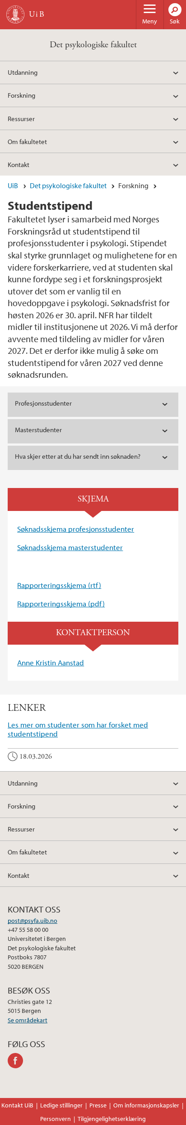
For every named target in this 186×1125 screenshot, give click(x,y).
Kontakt (18, 164)
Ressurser (21, 118)
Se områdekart (27, 1020)
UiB (13, 185)
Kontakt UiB (17, 1105)
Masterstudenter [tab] (38, 429)
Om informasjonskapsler (146, 1105)
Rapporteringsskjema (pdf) (61, 603)
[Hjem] (15, 14)
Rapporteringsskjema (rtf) (59, 585)
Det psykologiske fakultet (93, 44)
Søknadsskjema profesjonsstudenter (75, 528)
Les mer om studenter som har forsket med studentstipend (78, 729)
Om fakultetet (27, 141)
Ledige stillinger (61, 1105)
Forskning (21, 94)
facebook (17, 1060)
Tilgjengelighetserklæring (112, 1119)
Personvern (55, 1119)
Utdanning (22, 72)
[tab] (93, 405)
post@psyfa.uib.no (32, 921)
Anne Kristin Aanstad (50, 662)
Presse (98, 1105)
